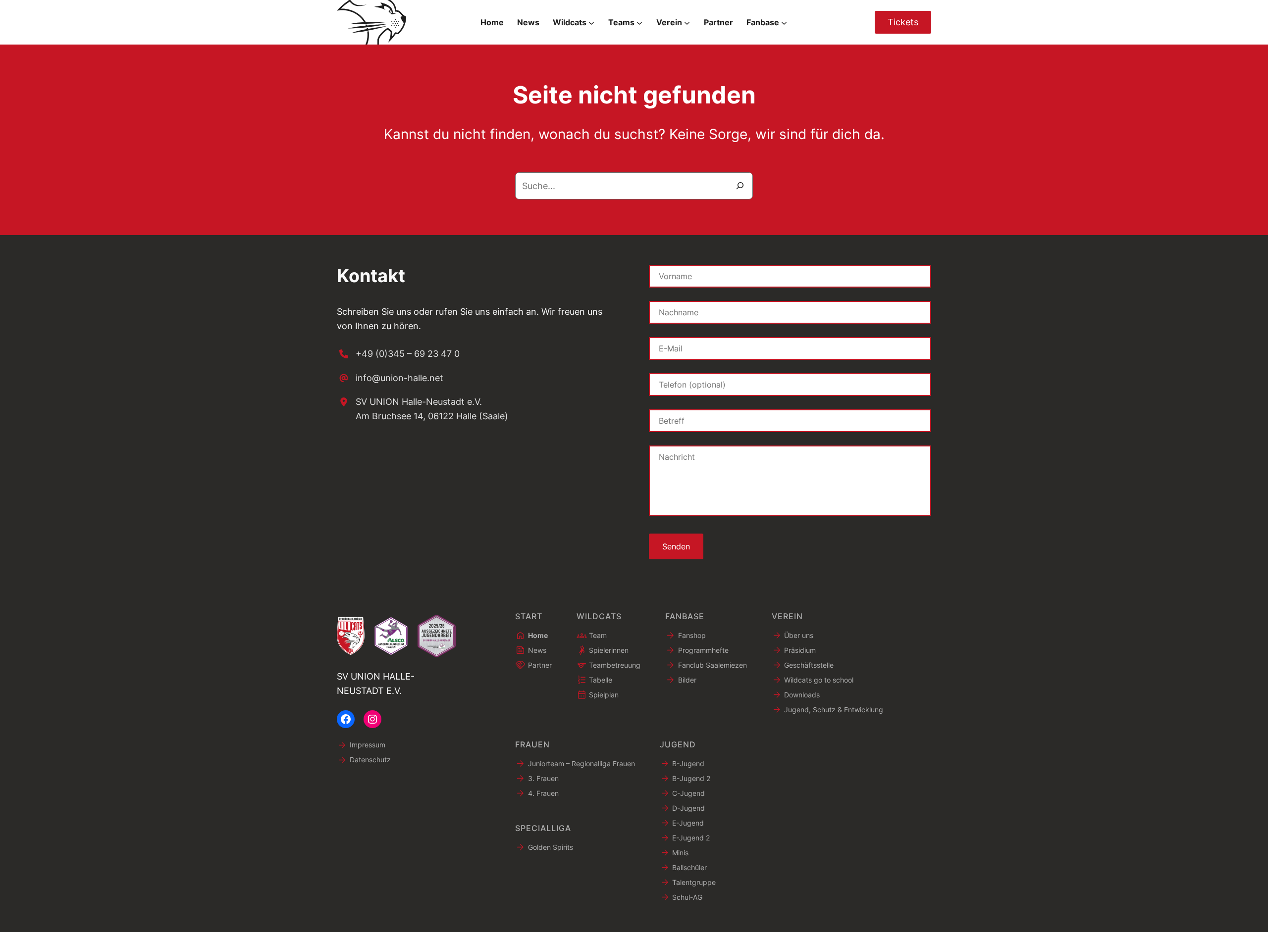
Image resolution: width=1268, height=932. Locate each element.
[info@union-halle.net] (390, 378)
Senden (676, 546)
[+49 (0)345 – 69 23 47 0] (398, 354)
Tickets (903, 22)
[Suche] (740, 186)
